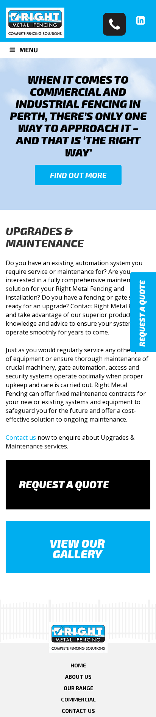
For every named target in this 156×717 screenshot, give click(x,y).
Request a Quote (64, 484)
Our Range (78, 688)
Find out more (78, 175)
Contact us (21, 437)
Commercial (78, 699)
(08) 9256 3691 (114, 24)
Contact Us (78, 711)
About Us (78, 676)
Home (78, 665)
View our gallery (77, 548)
